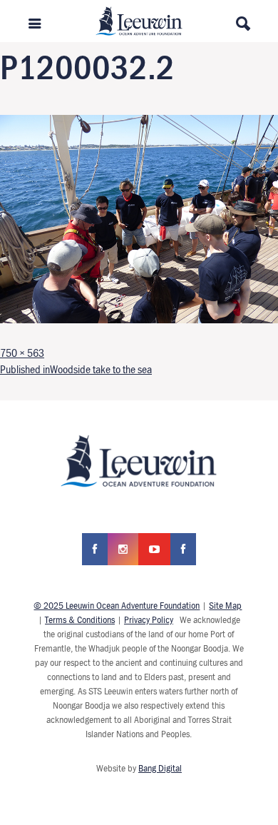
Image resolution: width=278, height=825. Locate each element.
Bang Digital (160, 767)
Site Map (225, 605)
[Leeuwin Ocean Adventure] (139, 20)
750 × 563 (22, 352)
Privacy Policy (148, 619)
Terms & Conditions (80, 619)
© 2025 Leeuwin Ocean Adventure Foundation (117, 605)
